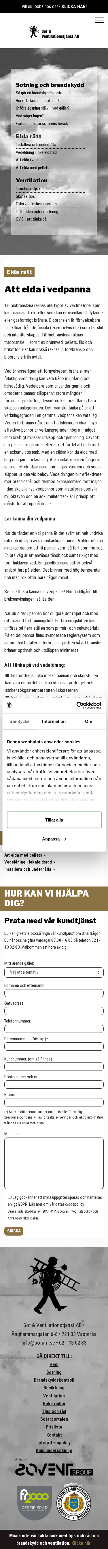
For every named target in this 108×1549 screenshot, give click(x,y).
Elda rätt (28, 136)
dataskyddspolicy (69, 1204)
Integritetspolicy (81, 1211)
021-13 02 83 (72, 1342)
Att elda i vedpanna (32, 160)
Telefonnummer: (17, 1021)
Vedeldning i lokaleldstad (36, 152)
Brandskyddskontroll (54, 1380)
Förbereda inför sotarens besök (42, 123)
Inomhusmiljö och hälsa (35, 188)
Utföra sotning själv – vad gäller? (43, 108)
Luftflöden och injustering (37, 211)
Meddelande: (14, 1133)
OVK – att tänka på (31, 219)
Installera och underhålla (36, 144)
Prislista (54, 1427)
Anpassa (51, 838)
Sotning (54, 1372)
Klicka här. (81, 1543)
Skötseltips (25, 196)
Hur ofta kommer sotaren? (37, 100)
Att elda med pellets (32, 167)
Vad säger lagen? (30, 116)
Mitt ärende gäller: (19, 963)
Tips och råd (54, 1411)
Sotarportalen (54, 1419)
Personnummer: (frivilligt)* (26, 1038)
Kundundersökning (54, 1450)
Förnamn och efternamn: (24, 985)
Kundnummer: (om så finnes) (28, 1059)
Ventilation (32, 180)
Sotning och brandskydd (50, 84)
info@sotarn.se (38, 1342)
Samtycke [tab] (19, 721)
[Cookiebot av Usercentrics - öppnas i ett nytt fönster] (76, 705)
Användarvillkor (18, 1218)
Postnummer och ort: (22, 1076)
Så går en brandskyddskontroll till (43, 93)
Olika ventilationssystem (36, 204)
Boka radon (54, 1403)
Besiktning (54, 1388)
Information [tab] (54, 721)
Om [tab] (88, 721)
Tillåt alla (54, 819)
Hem (54, 1364)
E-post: (10, 1094)
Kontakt (54, 1434)
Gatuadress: (14, 1003)
